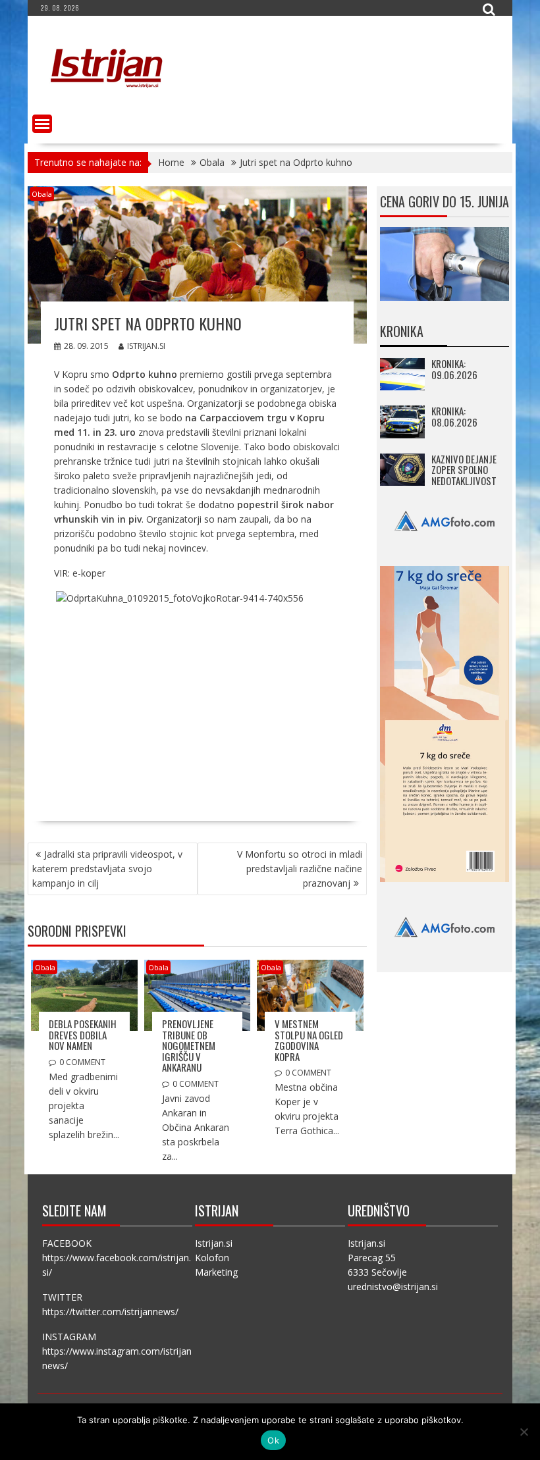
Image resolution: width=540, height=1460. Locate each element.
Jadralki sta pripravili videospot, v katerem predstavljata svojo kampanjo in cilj (107, 868)
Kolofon (212, 1257)
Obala (42, 194)
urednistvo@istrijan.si (393, 1286)
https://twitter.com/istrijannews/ (110, 1311)
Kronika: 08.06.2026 (454, 416)
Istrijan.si (146, 346)
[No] (523, 1431)
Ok (273, 1440)
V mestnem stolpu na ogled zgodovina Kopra (309, 1040)
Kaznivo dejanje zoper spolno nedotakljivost (464, 470)
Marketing (216, 1272)
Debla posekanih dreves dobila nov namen (83, 1034)
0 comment (82, 1062)
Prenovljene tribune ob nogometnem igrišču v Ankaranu (188, 1045)
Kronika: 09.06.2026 (454, 369)
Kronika (401, 331)
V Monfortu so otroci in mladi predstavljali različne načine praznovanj (299, 868)
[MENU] (42, 124)
